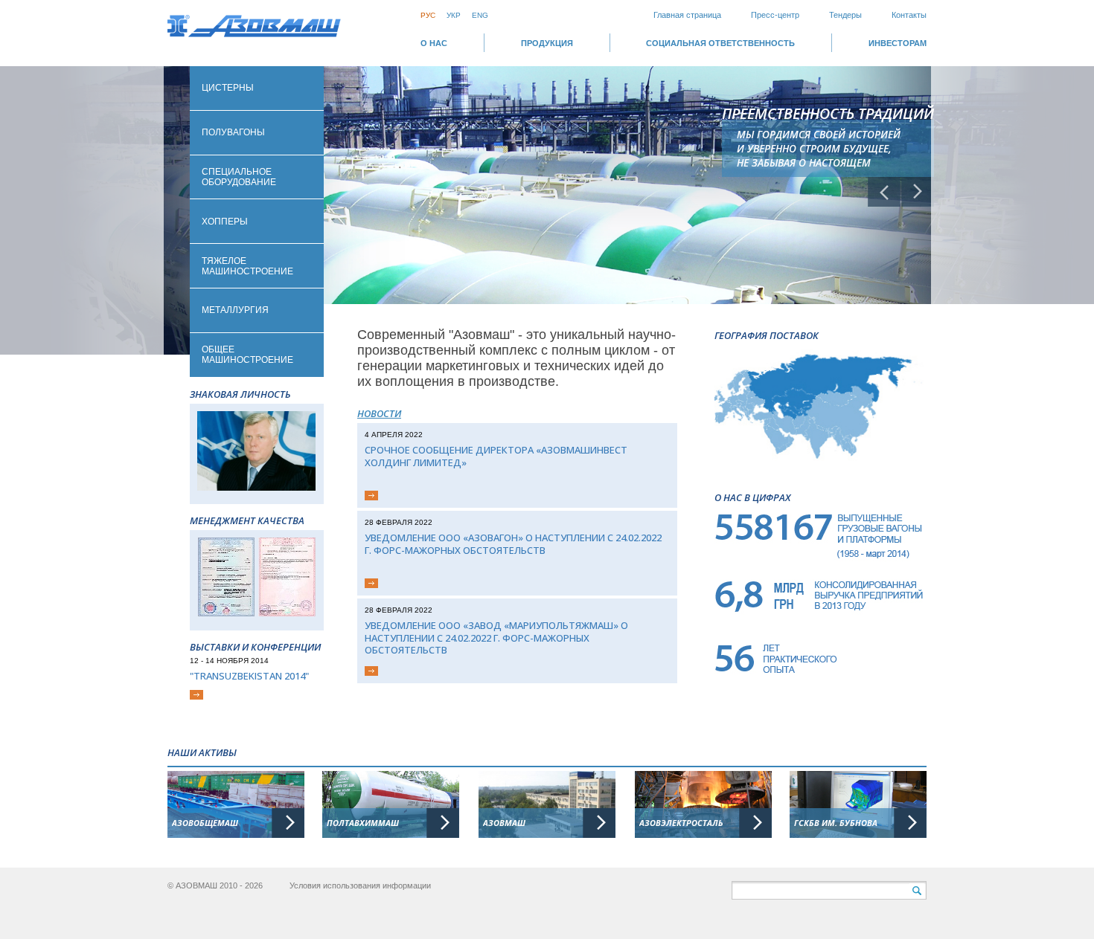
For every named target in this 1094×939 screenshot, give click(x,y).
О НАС (433, 43)
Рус (427, 15)
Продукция (547, 43)
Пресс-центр (775, 14)
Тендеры (845, 14)
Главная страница (687, 14)
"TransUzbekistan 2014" (249, 676)
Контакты (909, 14)
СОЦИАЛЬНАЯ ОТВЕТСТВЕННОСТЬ (720, 43)
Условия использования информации (360, 885)
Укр (454, 15)
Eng (480, 15)
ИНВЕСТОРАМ (898, 43)
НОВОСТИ (379, 413)
